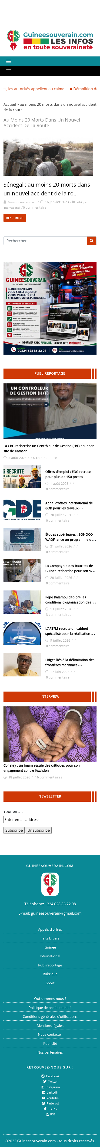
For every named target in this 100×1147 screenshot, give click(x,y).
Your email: (13, 811)
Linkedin (52, 1092)
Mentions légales (50, 1025)
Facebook (52, 1076)
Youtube (52, 1098)
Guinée (50, 947)
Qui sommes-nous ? (50, 998)
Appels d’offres (50, 929)
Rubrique (50, 974)
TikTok (52, 1109)
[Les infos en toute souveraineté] (50, 40)
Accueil (9, 104)
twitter (52, 1081)
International (11, 208)
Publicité (50, 1043)
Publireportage (50, 965)
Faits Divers (50, 938)
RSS (52, 1114)
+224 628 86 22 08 (60, 903)
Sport (50, 983)
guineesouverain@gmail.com (56, 913)
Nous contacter (50, 1034)
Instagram (52, 1087)
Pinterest (52, 1103)
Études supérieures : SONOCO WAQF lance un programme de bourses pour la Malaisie (69, 539)
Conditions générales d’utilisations (50, 1016)
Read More (14, 218)
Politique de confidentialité (50, 1007)
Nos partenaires (50, 1052)
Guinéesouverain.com (22, 202)
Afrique (82, 202)
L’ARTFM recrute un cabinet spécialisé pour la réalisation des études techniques (67, 633)
